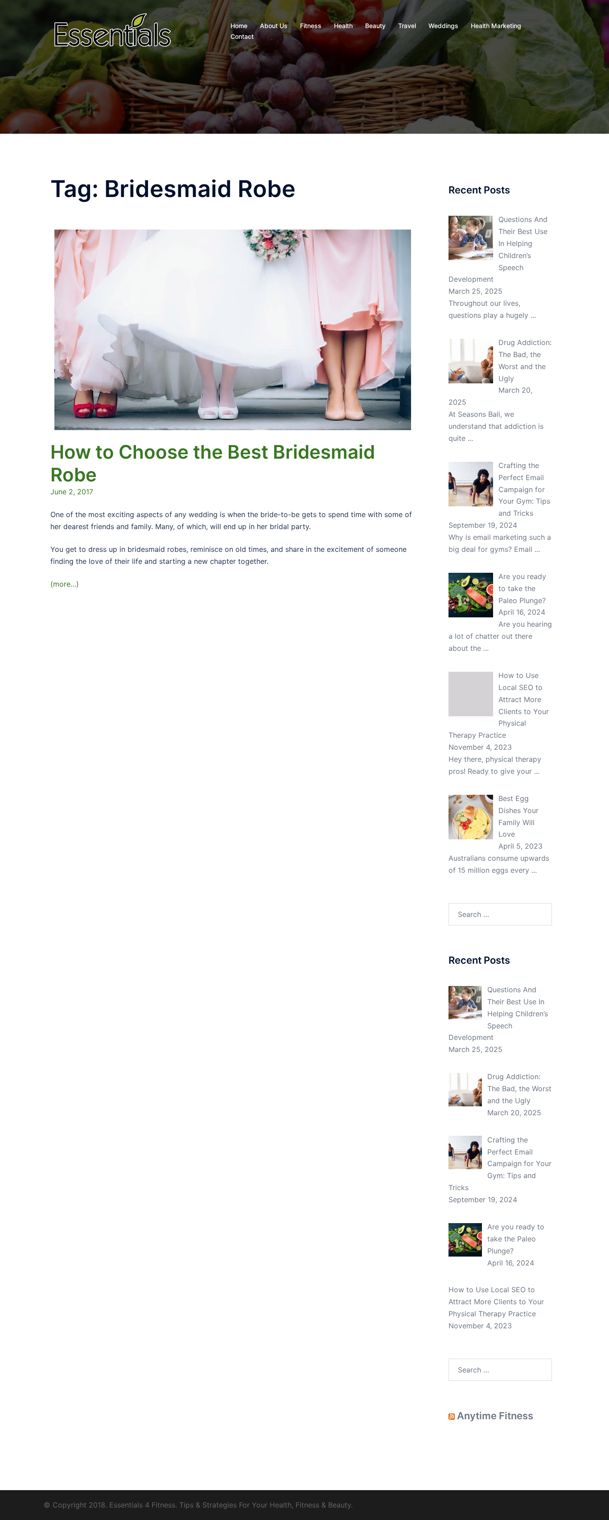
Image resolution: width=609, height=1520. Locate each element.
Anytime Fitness (495, 1415)
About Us (274, 25)
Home (238, 25)
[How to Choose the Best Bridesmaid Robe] (232, 329)
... (533, 315)
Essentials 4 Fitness (142, 1504)
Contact (242, 36)
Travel (407, 25)
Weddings (443, 25)
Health (343, 25)
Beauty (375, 25)
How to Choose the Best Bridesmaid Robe (212, 462)
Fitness (310, 25)
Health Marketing (496, 25)
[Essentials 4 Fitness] (112, 30)
